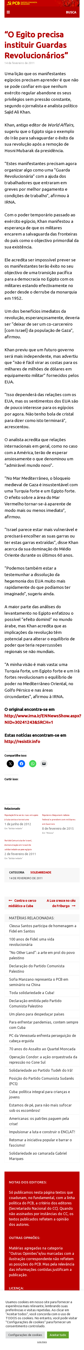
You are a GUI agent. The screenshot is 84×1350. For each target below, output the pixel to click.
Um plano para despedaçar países (36, 1014)
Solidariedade (40, 872)
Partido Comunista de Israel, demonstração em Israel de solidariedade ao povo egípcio (18, 845)
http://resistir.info (22, 741)
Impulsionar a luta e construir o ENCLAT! (42, 1132)
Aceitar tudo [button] (58, 1334)
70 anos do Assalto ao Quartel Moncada (42, 1049)
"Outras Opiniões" (24, 1253)
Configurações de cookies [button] (25, 1334)
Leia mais (42, 1342)
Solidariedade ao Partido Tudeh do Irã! (41, 1070)
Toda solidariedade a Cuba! (31, 993)
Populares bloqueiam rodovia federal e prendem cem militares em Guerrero (58, 819)
